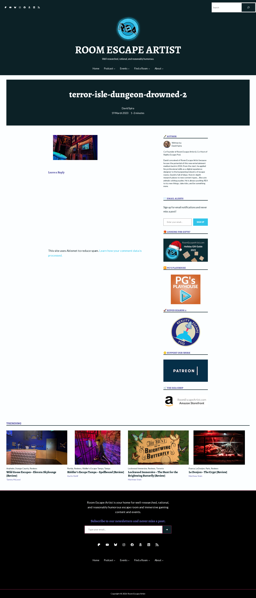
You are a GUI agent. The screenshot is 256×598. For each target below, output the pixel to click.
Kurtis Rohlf (72, 476)
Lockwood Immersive (137, 468)
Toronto (160, 468)
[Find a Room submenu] (149, 68)
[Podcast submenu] (114, 68)
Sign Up (200, 222)
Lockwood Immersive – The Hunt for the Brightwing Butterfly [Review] (153, 474)
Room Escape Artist (128, 49)
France (192, 468)
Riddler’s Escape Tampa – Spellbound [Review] (95, 472)
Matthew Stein (134, 479)
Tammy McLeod (13, 479)
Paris (208, 468)
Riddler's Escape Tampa (92, 468)
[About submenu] (162, 68)
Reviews (33, 468)
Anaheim (10, 468)
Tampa (107, 468)
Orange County (22, 468)
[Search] (248, 7)
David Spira (128, 108)
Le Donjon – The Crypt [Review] (208, 472)
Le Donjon (200, 468)
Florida (70, 468)
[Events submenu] (128, 68)
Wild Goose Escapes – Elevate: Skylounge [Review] (31, 474)
